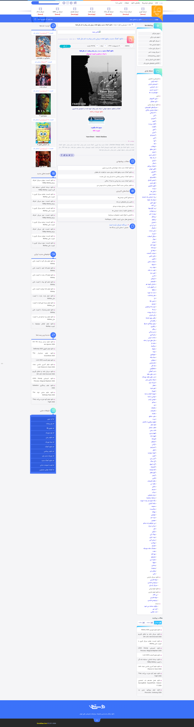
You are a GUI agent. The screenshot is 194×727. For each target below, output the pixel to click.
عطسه (154, 413)
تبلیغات (126, 3)
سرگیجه (153, 346)
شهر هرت (153, 388)
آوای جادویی (152, 186)
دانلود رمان (49, 437)
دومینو (154, 304)
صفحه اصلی (157, 12)
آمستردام (153, 135)
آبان (154, 115)
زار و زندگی (152, 332)
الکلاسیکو (153, 177)
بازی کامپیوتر (153, 98)
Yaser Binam (130, 145)
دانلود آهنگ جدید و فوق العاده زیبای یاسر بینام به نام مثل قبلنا (100, 38)
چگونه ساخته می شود (150, 606)
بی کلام (155, 595)
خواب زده (153, 267)
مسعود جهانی (121, 150)
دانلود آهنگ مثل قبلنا (124, 147)
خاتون (154, 259)
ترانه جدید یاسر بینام (73, 145)
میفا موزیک (48, 442)
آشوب (154, 121)
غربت (154, 419)
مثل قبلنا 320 (66, 147)
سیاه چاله (153, 357)
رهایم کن (153, 321)
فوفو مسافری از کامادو (149, 422)
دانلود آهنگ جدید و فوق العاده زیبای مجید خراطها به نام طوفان (113, 172)
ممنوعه (154, 506)
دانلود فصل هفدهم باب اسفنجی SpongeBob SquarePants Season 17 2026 (149, 683)
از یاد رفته (153, 158)
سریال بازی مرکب (154, 48)
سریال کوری (143, 12)
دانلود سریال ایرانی (153, 105)
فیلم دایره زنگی (154, 37)
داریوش (153, 278)
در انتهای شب (151, 287)
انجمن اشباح (152, 180)
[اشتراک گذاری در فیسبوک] (62, 155)
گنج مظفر (153, 472)
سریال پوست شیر (154, 52)
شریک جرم (152, 382)
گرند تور (155, 609)
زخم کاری (153, 335)
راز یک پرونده (152, 312)
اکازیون (153, 172)
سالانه (140, 622)
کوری (154, 456)
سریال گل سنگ (109, 12)
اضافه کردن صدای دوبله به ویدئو (122, 206)
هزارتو (154, 545)
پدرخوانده (153, 211)
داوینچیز (153, 281)
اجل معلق (153, 149)
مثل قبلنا (73, 147)
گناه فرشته (153, 470)
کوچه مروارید (152, 453)
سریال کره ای (153, 585)
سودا (154, 352)
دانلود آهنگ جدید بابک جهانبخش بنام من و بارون (117, 168)
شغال (154, 385)
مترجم (154, 489)
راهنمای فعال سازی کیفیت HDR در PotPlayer (118, 219)
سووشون (153, 354)
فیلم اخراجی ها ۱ (154, 45)
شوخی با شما (152, 396)
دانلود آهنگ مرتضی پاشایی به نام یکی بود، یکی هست (115, 176)
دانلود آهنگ (48, 447)
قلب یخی (153, 430)
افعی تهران (152, 169)
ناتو (155, 529)
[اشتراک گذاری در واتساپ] (72, 155)
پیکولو (154, 219)
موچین (153, 520)
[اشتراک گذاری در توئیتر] (69, 155)
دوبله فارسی (153, 580)
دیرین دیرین (153, 90)
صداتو (154, 402)
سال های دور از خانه (150, 340)
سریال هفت (91, 12)
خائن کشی (152, 256)
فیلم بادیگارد (155, 33)
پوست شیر (152, 214)
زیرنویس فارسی (152, 582)
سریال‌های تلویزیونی (151, 107)
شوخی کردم (152, 399)
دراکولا (154, 290)
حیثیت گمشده (151, 253)
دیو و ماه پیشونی (150, 307)
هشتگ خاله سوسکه (149, 548)
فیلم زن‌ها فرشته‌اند (153, 56)
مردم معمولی (152, 495)
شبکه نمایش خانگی (151, 110)
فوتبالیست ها (153, 92)
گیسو (154, 475)
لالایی (154, 478)
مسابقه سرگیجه (151, 498)
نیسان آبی (152, 540)
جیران (154, 242)
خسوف (153, 264)
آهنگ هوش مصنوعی (46, 470)
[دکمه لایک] (2, 363)
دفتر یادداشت (152, 295)
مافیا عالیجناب (151, 481)
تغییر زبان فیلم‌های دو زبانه (124, 202)
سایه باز (153, 343)
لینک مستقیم (80, 147)
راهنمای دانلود (135, 3)
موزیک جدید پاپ (47, 456)
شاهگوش (153, 368)
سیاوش (153, 360)
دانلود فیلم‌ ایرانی (154, 589)
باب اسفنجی (153, 87)
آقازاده (154, 127)
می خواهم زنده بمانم (149, 523)
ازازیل (154, 160)
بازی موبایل (153, 101)
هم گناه (153, 554)
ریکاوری (153, 326)
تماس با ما (119, 3)
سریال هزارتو (75, 12)
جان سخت (152, 231)
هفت (154, 551)
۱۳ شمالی (153, 113)
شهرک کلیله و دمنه (150, 394)
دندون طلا (153, 301)
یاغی (154, 574)
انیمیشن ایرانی (152, 84)
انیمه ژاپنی (154, 81)
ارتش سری (152, 155)
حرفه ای (153, 250)
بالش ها (153, 191)
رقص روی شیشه (151, 318)
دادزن (154, 276)
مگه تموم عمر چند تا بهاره (148, 501)
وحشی (154, 565)
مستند (157, 604)
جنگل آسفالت (151, 236)
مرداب (154, 492)
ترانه (115, 25)
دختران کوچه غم (151, 284)
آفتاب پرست (152, 124)
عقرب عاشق (152, 416)
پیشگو (154, 217)
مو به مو (153, 517)
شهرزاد (154, 391)
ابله (155, 143)
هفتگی (156, 622)
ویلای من (153, 571)
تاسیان (154, 222)
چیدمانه (153, 247)
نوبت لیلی (153, 537)
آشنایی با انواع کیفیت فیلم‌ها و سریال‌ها (120, 215)
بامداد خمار (152, 194)
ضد (155, 405)
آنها (155, 141)
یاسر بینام (113, 150)
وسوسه (153, 568)
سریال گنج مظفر (154, 41)
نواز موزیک (49, 433)
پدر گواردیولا (152, 208)
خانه (156, 3)
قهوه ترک (153, 436)
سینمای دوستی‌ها (147, 3)
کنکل (154, 450)
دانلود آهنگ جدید (47, 460)
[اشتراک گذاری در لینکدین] (66, 155)
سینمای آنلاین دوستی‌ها (125, 197)
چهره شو (153, 245)
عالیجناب (153, 411)
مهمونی (153, 515)
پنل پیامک (49, 423)
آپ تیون (49, 419)
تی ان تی (153, 225)
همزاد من (153, 560)
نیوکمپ (153, 543)
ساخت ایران (152, 337)
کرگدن (154, 444)
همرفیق (153, 557)
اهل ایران (153, 183)
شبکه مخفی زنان (151, 380)
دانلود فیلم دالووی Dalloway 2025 (43, 349)
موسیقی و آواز (122, 25)
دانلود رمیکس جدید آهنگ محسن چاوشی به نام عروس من (114, 185)
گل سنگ (153, 461)
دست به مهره (152, 292)
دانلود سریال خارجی (153, 577)
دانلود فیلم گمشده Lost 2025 (151, 655)
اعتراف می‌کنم (152, 166)
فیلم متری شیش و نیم (152, 59)
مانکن (154, 486)
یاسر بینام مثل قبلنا (104, 150)
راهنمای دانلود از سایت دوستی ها (122, 210)
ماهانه (149, 622)
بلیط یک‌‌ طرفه (151, 200)
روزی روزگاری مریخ (150, 323)
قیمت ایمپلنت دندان (46, 465)
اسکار (154, 163)
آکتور (154, 129)
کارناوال (153, 441)
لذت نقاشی (154, 612)
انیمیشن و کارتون (153, 79)
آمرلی (154, 132)
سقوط (154, 349)
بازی (157, 96)
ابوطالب (153, 146)
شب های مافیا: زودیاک (149, 377)
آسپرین (153, 118)
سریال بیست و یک (126, 12)
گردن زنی (153, 458)
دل (155, 298)
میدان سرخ (152, 526)
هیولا (154, 562)
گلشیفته (153, 467)
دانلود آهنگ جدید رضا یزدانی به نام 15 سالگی (118, 181)
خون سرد (153, 273)
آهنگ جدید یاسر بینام (87, 145)
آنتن (154, 138)
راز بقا (154, 309)
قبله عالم (153, 425)
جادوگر (154, 228)
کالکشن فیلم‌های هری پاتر (151, 63)
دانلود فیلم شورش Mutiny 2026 (150, 630)
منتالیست (153, 509)
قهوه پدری (152, 433)
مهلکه (154, 512)
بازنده (154, 188)
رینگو (154, 329)
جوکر (154, 239)
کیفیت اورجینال (90, 147)
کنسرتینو (153, 447)
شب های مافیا (151, 374)
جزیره (154, 233)
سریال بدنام (40, 12)
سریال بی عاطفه (58, 12)
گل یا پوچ (153, 464)
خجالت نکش (152, 262)
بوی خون (153, 203)
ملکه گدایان (152, 503)
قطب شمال (152, 427)
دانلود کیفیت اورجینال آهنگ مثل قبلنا (105, 147)
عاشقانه (153, 408)
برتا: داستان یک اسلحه (149, 197)
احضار (154, 152)
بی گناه (153, 205)
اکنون (154, 174)
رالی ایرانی (152, 315)
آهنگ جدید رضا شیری (101, 145)
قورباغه (154, 439)
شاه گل (153, 366)
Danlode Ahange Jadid (117, 145)
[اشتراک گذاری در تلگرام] (64, 155)
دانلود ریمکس (48, 451)
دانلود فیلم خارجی (153, 592)
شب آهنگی (152, 371)
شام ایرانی (153, 363)
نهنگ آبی (153, 534)
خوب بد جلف (152, 270)
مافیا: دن (153, 484)
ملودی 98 (49, 428)
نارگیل (154, 531)
